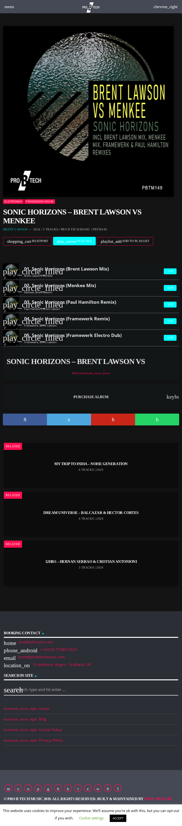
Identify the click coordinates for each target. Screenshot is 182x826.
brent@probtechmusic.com (41, 656)
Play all (74, 241)
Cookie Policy (50, 729)
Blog (43, 719)
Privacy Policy (51, 740)
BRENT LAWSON (15, 229)
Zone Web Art (158, 799)
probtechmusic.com (36, 641)
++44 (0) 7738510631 (59, 649)
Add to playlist (125, 241)
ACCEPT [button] (118, 818)
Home (44, 708)
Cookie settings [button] (91, 818)
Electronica (13, 201)
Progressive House (39, 201)
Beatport (27, 241)
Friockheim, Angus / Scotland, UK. (62, 664)
